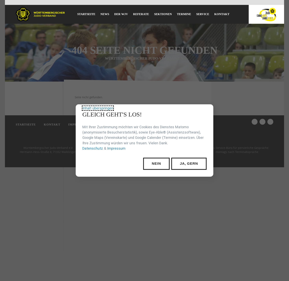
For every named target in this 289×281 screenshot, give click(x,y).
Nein (156, 164)
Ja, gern (189, 164)
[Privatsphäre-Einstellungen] (207, 110)
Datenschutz (92, 148)
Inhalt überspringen (97, 108)
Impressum (116, 148)
